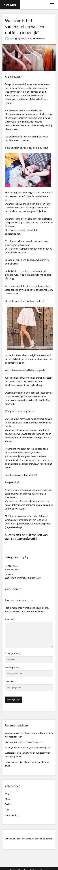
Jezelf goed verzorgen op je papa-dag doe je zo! (27, 747)
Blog (7, 793)
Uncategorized (12, 815)
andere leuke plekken (32, 838)
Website (9, 681)
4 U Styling (10, 4)
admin (11, 39)
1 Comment (40, 38)
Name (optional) (12, 653)
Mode (8, 799)
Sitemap (48, 838)
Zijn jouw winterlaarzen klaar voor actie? (24, 742)
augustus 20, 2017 (25, 38)
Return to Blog (12, 569)
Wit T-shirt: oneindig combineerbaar (23, 577)
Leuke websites (12, 838)
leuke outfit (27, 91)
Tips (7, 809)
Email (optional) (12, 667)
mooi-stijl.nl (31, 493)
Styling (24, 557)
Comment (10, 619)
